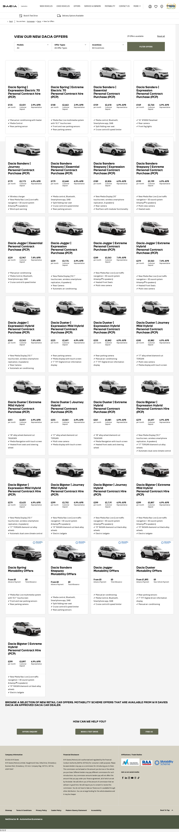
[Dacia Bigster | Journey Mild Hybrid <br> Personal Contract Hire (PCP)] (68, 469)
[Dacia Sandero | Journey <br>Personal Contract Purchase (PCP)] (25, 148)
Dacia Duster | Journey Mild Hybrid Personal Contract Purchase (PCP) (152, 327)
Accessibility (96, 810)
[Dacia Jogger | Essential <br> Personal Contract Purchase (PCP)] (25, 227)
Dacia (39, 21)
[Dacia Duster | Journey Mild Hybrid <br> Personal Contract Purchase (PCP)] (154, 307)
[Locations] (162, 6)
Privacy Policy (41, 810)
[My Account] (150, 6)
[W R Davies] (171, 6)
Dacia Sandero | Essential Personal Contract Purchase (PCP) (107, 91)
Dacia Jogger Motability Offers (106, 569)
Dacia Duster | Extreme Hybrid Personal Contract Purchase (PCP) (110, 406)
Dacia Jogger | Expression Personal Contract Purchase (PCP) (64, 247)
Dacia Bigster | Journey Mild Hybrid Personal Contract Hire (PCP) (67, 489)
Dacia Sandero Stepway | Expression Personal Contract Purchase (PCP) (109, 168)
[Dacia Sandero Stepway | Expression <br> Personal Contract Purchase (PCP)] (111, 148)
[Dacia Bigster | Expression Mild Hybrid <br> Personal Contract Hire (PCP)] (25, 469)
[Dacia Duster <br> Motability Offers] (154, 552)
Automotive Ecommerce (31, 819)
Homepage (31, 21)
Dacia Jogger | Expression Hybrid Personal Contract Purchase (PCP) (21, 327)
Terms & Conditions (24, 810)
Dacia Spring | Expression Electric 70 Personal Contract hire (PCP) (24, 91)
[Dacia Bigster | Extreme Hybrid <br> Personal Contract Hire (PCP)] (25, 628)
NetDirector (11, 819)
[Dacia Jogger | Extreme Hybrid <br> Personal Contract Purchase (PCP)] (154, 227)
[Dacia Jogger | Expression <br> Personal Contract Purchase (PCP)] (68, 227)
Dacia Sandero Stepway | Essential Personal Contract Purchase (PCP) (65, 168)
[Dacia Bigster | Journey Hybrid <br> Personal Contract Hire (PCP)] (111, 469)
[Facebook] (122, 777)
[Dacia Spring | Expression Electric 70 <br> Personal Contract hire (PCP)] (25, 71)
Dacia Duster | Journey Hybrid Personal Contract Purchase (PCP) (67, 406)
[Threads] (135, 777)
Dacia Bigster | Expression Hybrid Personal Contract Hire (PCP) (152, 406)
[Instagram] (129, 777)
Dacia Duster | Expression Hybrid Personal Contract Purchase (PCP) (107, 327)
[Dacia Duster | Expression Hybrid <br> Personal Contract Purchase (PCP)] (111, 307)
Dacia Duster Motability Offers (149, 569)
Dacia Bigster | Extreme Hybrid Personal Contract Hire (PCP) (25, 648)
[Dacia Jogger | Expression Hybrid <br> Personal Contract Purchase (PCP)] (25, 307)
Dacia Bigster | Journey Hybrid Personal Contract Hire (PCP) (110, 489)
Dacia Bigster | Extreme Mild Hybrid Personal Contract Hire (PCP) (153, 489)
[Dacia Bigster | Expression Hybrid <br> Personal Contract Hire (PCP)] (154, 386)
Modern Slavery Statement (76, 810)
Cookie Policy (56, 810)
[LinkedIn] (126, 777)
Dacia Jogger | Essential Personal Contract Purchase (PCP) (25, 246)
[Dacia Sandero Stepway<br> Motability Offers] (68, 552)
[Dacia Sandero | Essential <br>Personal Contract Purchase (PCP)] (111, 71)
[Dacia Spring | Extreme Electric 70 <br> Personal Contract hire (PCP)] (68, 71)
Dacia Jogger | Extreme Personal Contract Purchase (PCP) (110, 246)
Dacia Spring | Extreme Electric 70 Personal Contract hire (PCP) (67, 91)
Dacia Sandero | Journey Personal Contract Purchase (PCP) (21, 168)
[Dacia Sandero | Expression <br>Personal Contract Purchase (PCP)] (154, 71)
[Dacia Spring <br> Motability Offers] (25, 552)
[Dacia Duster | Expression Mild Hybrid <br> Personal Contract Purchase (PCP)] (68, 307)
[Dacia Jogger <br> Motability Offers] (111, 552)
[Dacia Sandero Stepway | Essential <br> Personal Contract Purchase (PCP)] (68, 148)
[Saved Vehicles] (156, 6)
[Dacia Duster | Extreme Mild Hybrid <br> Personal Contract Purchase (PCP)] (25, 386)
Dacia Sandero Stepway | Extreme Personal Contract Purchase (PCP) (150, 168)
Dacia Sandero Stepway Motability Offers (63, 571)
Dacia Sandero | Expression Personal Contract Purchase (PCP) (149, 91)
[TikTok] (138, 777)
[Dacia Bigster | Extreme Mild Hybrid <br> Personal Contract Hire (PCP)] (154, 469)
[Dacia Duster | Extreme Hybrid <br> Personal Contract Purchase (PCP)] (111, 386)
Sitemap (8, 810)
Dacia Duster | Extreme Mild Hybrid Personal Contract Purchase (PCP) (24, 406)
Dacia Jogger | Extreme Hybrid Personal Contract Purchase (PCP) (153, 247)
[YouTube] (132, 777)
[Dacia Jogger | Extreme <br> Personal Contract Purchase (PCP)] (111, 227)
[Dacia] (10, 6)
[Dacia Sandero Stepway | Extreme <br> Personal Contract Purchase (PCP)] (154, 148)
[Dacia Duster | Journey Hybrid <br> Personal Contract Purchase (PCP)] (68, 386)
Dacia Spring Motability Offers (20, 569)
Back (11, 21)
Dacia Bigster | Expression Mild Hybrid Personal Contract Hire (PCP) (24, 489)
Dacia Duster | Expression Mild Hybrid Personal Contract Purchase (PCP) (67, 327)
